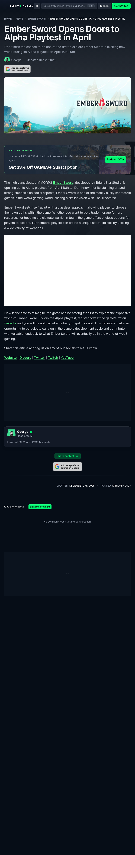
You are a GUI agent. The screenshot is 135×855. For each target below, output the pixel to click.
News (19, 18)
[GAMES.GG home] (21, 6)
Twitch (53, 357)
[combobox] (37, 6)
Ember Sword (37, 18)
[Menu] (6, 6)
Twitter (39, 357)
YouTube (67, 357)
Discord (25, 357)
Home (8, 18)
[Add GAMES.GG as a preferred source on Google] (17, 69)
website (10, 323)
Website (10, 357)
